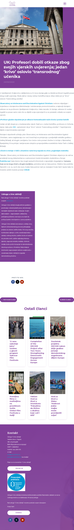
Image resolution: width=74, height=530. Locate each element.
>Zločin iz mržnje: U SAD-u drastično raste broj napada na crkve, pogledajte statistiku (34, 151)
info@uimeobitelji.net (13, 454)
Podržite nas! (5, 161)
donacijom (9, 201)
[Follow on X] (17, 282)
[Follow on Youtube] (22, 282)
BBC (14, 127)
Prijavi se (19, 468)
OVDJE (27, 170)
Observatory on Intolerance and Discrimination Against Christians (26, 103)
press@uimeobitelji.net (14, 457)
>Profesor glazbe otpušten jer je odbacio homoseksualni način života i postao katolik (34, 120)
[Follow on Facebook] (13, 282)
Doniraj (19, 512)
